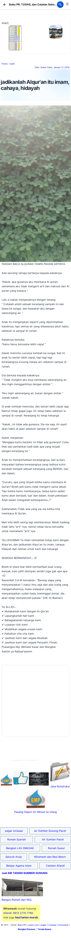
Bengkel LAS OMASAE (20, 850)
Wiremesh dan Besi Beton (50, 858)
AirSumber (63, 927)
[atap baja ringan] (35, 51)
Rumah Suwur (56, 850)
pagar (43, 927)
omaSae (52, 927)
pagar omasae (14, 832)
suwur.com (33, 927)
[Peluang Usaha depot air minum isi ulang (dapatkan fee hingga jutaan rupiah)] (6, 786)
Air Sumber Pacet (53, 841)
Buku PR (22, 927)
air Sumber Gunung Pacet (50, 832)
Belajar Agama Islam (19, 867)
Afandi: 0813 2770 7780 (18, 914)
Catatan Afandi (55, 867)
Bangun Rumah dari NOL (17, 901)
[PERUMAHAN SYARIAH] (20, 786)
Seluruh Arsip (13, 858)
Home (4, 65)
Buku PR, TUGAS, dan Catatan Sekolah (33, 4)
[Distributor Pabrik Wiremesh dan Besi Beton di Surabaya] (39, 786)
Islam (12, 65)
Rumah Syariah (16, 841)
